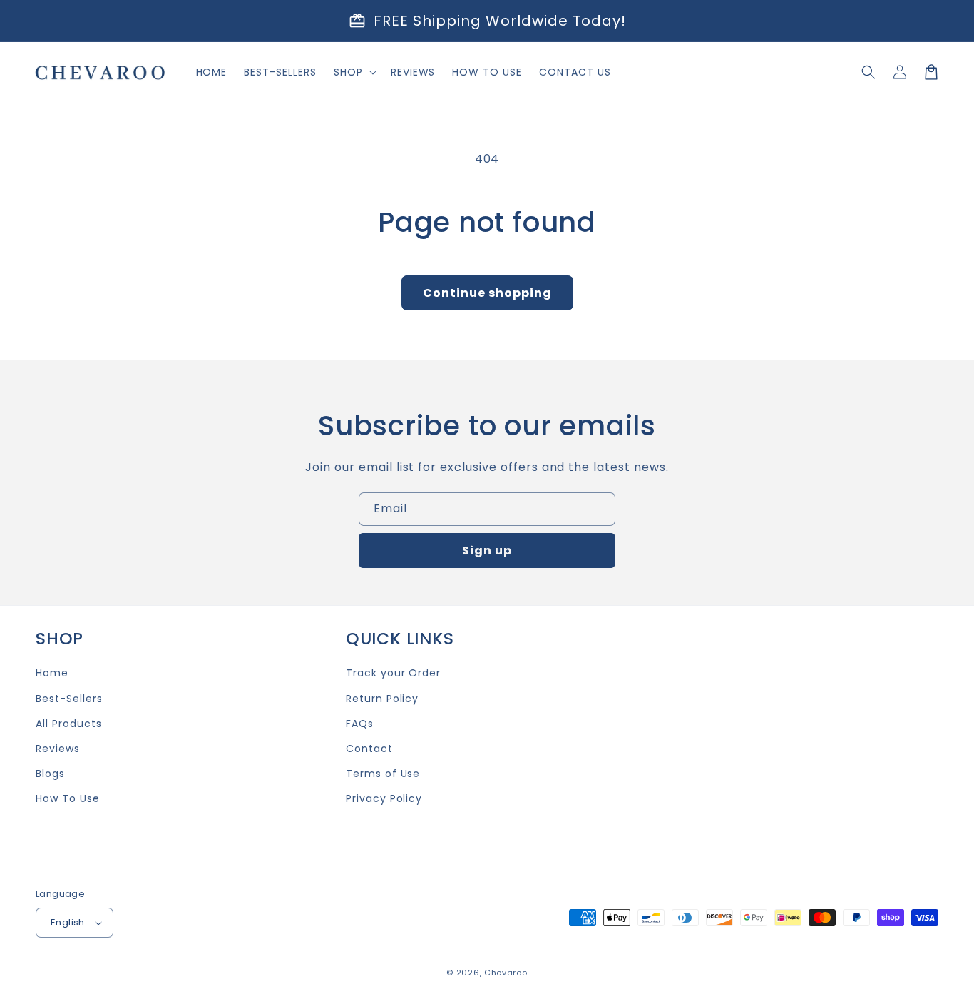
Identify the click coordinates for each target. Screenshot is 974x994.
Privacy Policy (384, 798)
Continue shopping (487, 293)
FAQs (360, 723)
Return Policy (382, 698)
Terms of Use (383, 773)
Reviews (58, 748)
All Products (69, 723)
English (68, 922)
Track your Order (393, 673)
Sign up (487, 550)
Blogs (50, 773)
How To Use (68, 798)
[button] (868, 72)
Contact (369, 748)
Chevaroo (506, 972)
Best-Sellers (69, 698)
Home (52, 673)
